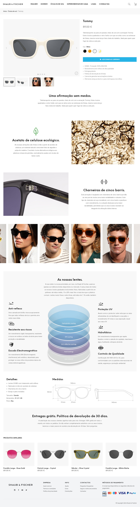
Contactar (83, 491)
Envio (66, 488)
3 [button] (42, 74)
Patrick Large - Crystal (47, 468)
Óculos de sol (12, 11)
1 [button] (38, 74)
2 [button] (40, 74)
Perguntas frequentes (86, 486)
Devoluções (68, 491)
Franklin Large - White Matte (117, 468)
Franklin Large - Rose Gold (14, 468)
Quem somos (47, 486)
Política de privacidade (50, 491)
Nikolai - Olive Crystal (80, 468)
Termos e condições (49, 488)
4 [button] (44, 74)
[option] (41, 47)
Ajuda (67, 486)
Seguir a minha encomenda (88, 488)
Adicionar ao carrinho (111, 59)
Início (5, 11)
